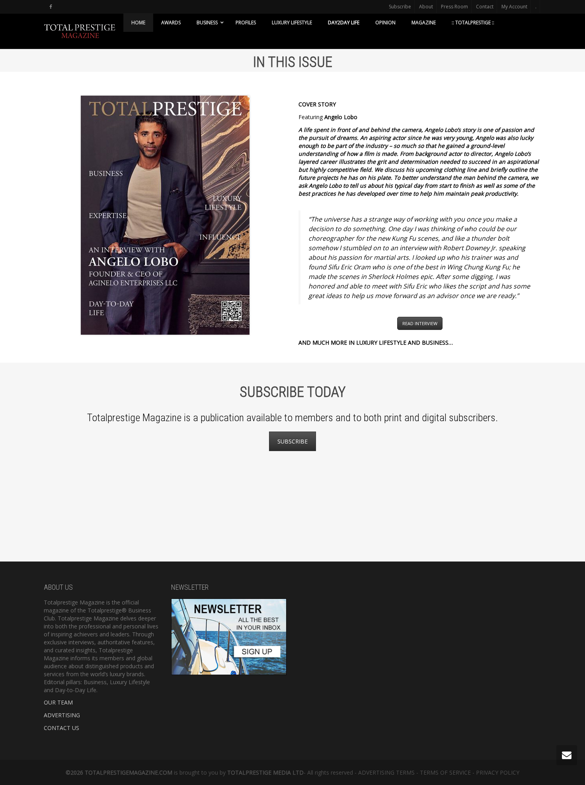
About (426, 6)
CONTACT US (61, 728)
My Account (514, 6)
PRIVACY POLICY (497, 772)
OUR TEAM (58, 702)
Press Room (454, 6)
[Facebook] (50, 6)
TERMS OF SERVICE (445, 772)
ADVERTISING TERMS (386, 772)
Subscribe (400, 6)
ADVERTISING (62, 715)
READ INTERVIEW (419, 323)
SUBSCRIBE (292, 441)
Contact (484, 6)
